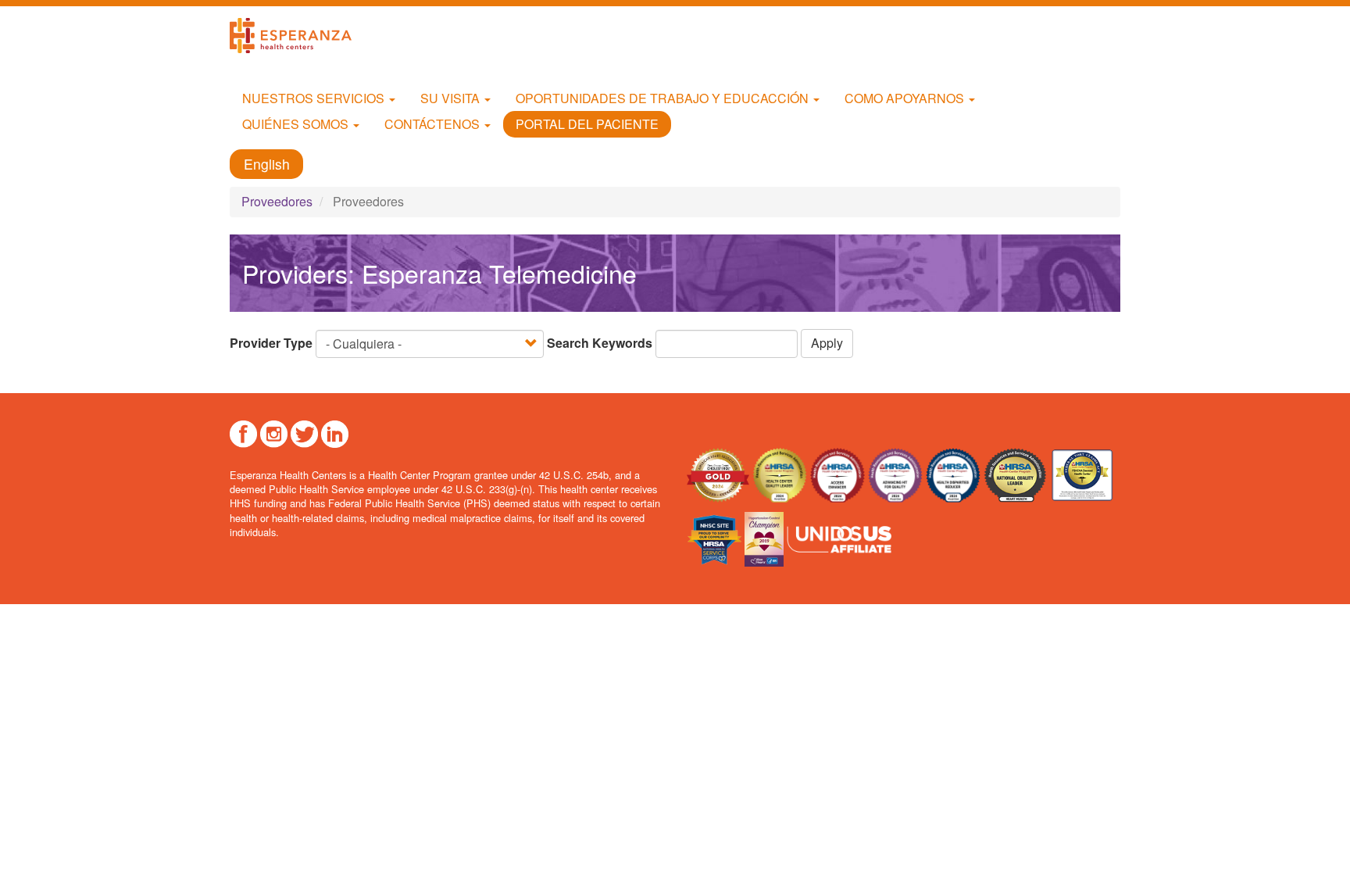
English (267, 164)
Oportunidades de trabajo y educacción (664, 98)
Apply (827, 343)
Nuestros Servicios (315, 98)
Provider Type (271, 343)
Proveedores (276, 201)
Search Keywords (599, 343)
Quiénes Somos (297, 124)
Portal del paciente (587, 124)
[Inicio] (296, 35)
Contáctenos (433, 124)
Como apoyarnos (906, 98)
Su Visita (451, 98)
